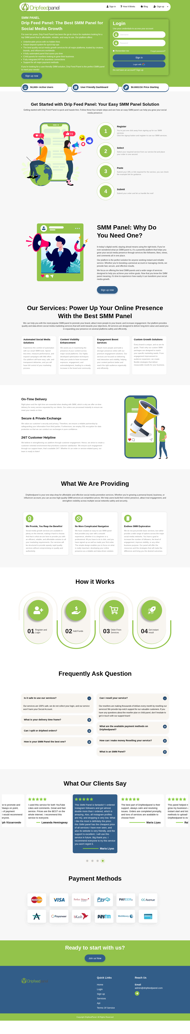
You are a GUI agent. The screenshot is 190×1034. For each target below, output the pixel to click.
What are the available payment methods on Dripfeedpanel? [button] (124, 728)
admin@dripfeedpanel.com (149, 986)
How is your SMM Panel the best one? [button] (45, 741)
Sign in (112, 6)
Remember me (122, 51)
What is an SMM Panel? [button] (113, 751)
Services (101, 998)
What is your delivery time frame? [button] (42, 719)
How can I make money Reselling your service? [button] (126, 740)
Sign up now (31, 75)
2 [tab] (92, 861)
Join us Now (95, 958)
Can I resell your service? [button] (114, 698)
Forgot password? (158, 51)
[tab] (57, 698)
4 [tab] (103, 861)
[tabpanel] (95, 823)
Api (98, 1003)
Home (100, 984)
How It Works (128, 6)
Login (100, 989)
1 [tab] (87, 861)
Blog (145, 6)
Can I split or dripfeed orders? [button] (40, 730)
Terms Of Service (106, 1008)
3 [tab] (98, 861)
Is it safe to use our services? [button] (40, 698)
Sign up (160, 6)
